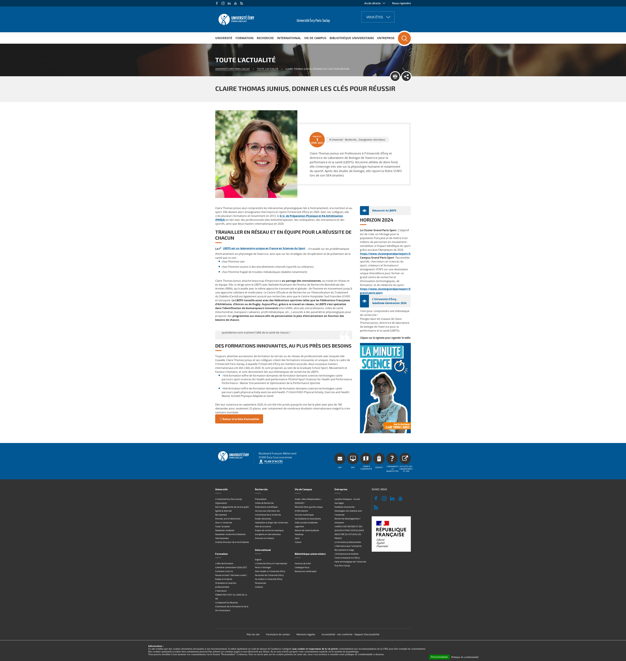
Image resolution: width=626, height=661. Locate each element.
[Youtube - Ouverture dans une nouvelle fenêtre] (235, 3)
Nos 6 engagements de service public (232, 507)
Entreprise (386, 38)
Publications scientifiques (266, 507)
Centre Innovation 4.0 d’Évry (347, 557)
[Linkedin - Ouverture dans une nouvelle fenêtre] (229, 3)
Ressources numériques (306, 571)
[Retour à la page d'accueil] (236, 18)
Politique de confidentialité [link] (464, 657)
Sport (297, 538)
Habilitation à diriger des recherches (271, 522)
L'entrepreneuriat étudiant (346, 553)
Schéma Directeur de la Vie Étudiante (232, 542)
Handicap (299, 534)
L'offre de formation (224, 563)
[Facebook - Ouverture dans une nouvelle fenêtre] (216, 3)
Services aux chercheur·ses (267, 510)
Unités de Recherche (264, 503)
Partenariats (260, 583)
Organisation (221, 503)
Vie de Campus (315, 38)
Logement (299, 526)
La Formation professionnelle (348, 542)
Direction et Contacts (264, 538)
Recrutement (221, 514)
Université (223, 38)
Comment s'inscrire (224, 571)
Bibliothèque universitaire (352, 38)
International (289, 38)
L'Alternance (221, 590)
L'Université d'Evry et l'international (271, 563)
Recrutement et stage (344, 550)
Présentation (261, 499)
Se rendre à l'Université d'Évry (268, 579)
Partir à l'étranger (263, 567)
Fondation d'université (345, 507)
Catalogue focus (302, 567)
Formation (244, 38)
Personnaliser (439, 657)
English (258, 559)
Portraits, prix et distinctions (227, 518)
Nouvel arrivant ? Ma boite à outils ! (231, 575)
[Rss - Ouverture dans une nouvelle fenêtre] (241, 3)
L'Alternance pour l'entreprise (348, 546)
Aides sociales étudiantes (306, 522)
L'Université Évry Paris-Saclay (228, 499)
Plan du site (253, 634)
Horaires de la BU (303, 563)
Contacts (259, 587)
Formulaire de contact (278, 634)
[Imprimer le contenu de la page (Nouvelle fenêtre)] (395, 76)
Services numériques (304, 514)
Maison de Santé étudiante (307, 530)
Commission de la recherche (268, 514)
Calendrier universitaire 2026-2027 (231, 567)
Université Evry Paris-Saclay (232, 68)
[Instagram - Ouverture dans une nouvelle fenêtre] (223, 3)
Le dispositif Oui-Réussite (226, 602)
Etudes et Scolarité (223, 579)
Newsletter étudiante (224, 530)
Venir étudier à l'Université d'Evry (270, 571)
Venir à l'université (223, 522)
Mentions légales (306, 634)
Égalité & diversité (223, 510)
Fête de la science (263, 526)
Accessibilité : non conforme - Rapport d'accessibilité (350, 634)
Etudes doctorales (263, 518)
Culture (298, 542)
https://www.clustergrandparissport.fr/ (386, 253)
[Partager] (406, 76)
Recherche (265, 38)
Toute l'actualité (267, 68)
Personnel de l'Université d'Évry (269, 575)
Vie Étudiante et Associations (308, 518)
